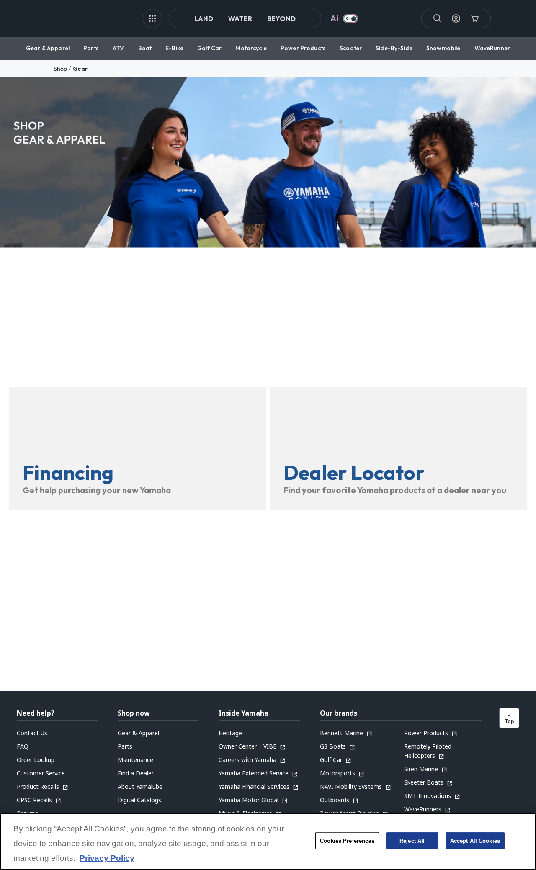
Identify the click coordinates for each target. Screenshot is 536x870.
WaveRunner (492, 48)
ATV (118, 48)
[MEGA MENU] (152, 18)
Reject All (412, 841)
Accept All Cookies (475, 841)
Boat (145, 48)
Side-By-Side (394, 48)
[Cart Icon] (474, 18)
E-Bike (174, 48)
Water (240, 18)
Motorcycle (250, 48)
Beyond (281, 18)
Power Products (303, 48)
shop (60, 68)
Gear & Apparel (48, 48)
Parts (91, 48)
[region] (268, 841)
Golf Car (209, 48)
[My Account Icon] (456, 18)
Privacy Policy (107, 858)
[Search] (437, 18)
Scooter (351, 48)
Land (203, 18)
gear (80, 68)
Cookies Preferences (347, 841)
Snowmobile (443, 48)
